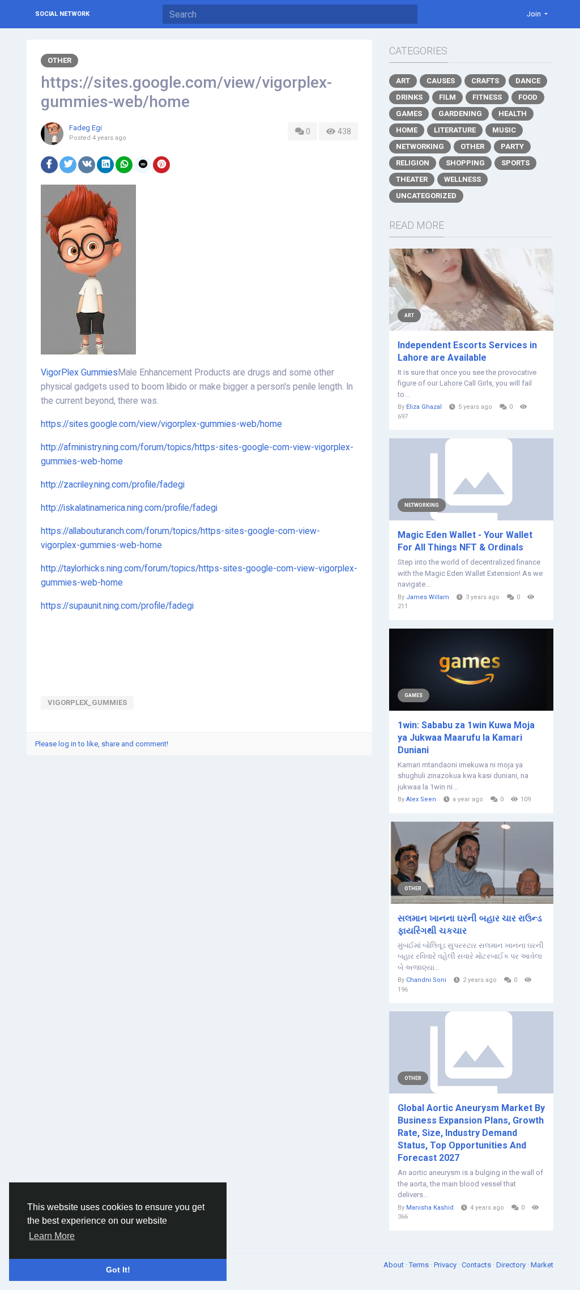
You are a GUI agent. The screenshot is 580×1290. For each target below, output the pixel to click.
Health (512, 113)
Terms (419, 1265)
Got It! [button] (118, 1269)
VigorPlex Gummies (79, 373)
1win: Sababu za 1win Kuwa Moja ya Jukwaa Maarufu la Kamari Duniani (466, 737)
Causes (441, 80)
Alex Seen (421, 799)
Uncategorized (426, 195)
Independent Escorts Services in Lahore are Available (467, 351)
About (394, 1265)
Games (409, 113)
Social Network (62, 14)
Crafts (485, 80)
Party (512, 146)
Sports (515, 163)
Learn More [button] (52, 1236)
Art (403, 80)
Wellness (462, 179)
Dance (527, 80)
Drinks (409, 97)
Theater (412, 179)
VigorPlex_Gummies (87, 702)
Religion (412, 163)
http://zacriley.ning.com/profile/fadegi (113, 485)
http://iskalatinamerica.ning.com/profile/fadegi (129, 508)
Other (59, 60)
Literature (455, 130)
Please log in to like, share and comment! (101, 744)
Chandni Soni (426, 980)
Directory (511, 1265)
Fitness (487, 97)
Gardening (460, 113)
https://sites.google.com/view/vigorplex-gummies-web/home (161, 424)
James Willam (427, 597)
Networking (420, 146)
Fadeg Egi (85, 127)
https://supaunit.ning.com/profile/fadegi (117, 606)
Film (447, 97)
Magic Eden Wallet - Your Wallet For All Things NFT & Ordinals (465, 541)
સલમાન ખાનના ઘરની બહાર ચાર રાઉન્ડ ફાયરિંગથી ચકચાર (470, 924)
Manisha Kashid (430, 1207)
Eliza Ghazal (424, 407)
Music (504, 130)
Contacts (477, 1265)
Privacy (446, 1265)
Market (542, 1265)
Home (406, 130)
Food (528, 97)
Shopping (465, 163)
